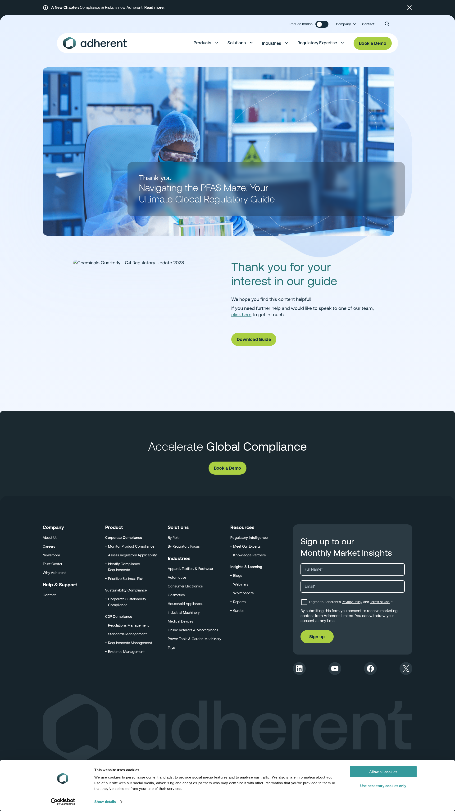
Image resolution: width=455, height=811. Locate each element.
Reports (239, 602)
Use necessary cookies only (383, 786)
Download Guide (254, 339)
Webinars (240, 584)
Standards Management (127, 634)
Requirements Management (130, 643)
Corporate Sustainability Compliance (127, 602)
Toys (171, 648)
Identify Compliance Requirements (124, 567)
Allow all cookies (383, 772)
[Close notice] (409, 7)
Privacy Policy (352, 602)
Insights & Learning (246, 567)
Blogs (237, 575)
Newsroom (51, 555)
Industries (271, 43)
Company (343, 24)
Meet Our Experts (246, 546)
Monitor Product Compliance (131, 546)
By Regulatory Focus (184, 546)
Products (202, 42)
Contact (368, 24)
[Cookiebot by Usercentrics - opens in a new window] (63, 801)
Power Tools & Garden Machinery (194, 639)
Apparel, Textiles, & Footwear (190, 569)
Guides (238, 611)
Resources (242, 527)
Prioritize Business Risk (126, 579)
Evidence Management (126, 652)
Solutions (237, 42)
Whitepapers (243, 593)
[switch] (321, 24)
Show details (105, 802)
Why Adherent (54, 573)
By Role (173, 538)
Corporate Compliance (123, 538)
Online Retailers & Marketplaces (193, 630)
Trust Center (52, 564)
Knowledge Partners (249, 555)
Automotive (177, 577)
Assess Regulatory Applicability (132, 555)
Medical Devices (180, 621)
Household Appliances (185, 604)
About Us (50, 538)
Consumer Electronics (185, 586)
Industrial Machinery (184, 612)
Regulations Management (128, 625)
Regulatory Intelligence (249, 538)
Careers (49, 546)
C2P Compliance (118, 616)
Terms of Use (380, 602)
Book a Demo (372, 43)
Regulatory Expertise (317, 42)
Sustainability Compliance (126, 590)
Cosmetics (176, 595)
